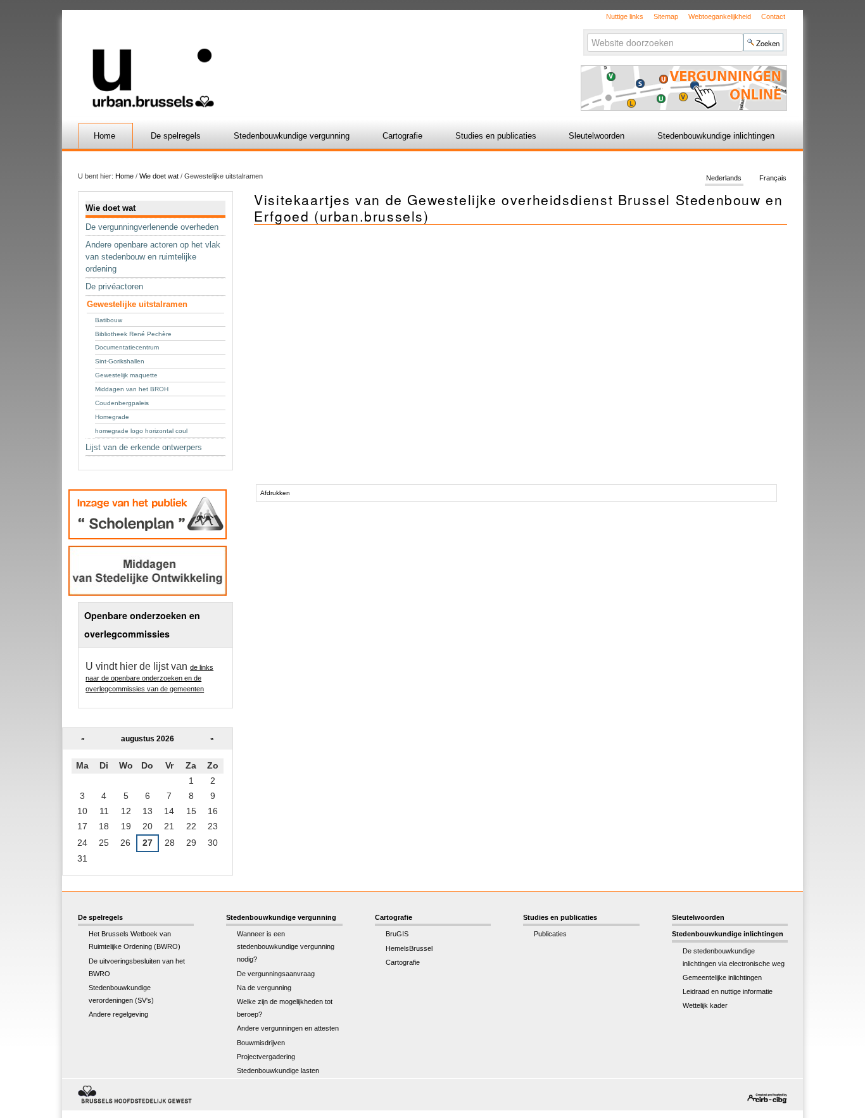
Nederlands (724, 178)
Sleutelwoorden (596, 136)
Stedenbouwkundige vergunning (292, 136)
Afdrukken (275, 492)
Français (772, 178)
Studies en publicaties (495, 136)
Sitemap (665, 16)
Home (104, 136)
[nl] (282, 59)
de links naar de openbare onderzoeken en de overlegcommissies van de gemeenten (149, 678)
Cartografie (402, 136)
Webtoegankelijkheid (719, 16)
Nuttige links (624, 16)
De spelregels (176, 136)
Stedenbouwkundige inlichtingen (715, 136)
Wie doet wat (159, 176)
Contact (773, 16)
